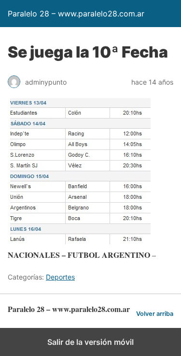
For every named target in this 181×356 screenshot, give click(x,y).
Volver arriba (154, 313)
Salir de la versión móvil (90, 342)
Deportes (60, 277)
